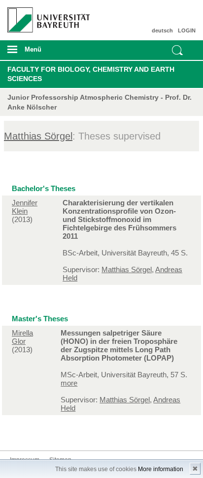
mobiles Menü (44, 52)
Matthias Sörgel (38, 136)
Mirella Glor (22, 337)
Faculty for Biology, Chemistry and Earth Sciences (90, 74)
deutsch (162, 30)
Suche (177, 50)
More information (160, 469)
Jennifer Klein (24, 206)
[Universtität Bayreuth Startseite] (45, 16)
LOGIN (187, 30)
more (69, 383)
